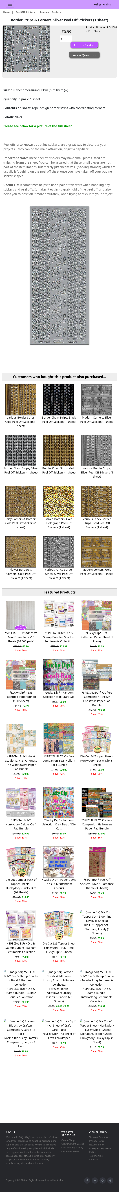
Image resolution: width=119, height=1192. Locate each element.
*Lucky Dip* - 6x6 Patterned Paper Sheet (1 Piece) (97, 637)
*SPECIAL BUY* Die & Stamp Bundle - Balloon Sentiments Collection (20, 948)
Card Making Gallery (72, 1147)
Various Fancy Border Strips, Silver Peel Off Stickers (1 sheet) (59, 574)
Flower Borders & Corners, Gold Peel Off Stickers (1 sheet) (20, 574)
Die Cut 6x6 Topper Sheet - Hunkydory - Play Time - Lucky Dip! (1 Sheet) (58, 948)
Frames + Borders (50, 12)
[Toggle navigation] (10, 4)
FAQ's (92, 1152)
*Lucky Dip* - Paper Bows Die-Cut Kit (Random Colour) (59, 884)
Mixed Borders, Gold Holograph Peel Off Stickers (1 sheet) (59, 523)
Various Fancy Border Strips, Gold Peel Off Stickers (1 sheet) (97, 523)
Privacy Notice (96, 1140)
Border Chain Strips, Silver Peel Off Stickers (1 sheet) (21, 470)
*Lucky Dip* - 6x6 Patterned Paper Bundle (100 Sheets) (21, 697)
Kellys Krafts (102, 4)
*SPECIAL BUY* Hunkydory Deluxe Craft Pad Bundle (20, 824)
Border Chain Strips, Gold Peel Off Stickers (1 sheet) (58, 470)
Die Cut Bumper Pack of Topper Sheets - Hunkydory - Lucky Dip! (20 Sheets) (21, 886)
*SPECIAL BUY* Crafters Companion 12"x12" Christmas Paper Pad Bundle (97, 699)
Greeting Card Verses (72, 1143)
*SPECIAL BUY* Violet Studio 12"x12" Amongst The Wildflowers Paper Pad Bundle (21, 762)
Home (6, 12)
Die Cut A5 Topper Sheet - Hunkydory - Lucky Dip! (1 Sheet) (97, 1038)
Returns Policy (96, 1144)
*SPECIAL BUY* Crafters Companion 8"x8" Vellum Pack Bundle (59, 760)
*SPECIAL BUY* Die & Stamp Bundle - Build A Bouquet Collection (21, 993)
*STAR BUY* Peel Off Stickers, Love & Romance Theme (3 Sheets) (97, 884)
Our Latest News (70, 1151)
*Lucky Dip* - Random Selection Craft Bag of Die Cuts (59, 824)
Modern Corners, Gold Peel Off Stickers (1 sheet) (96, 572)
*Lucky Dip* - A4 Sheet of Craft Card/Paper (58, 1036)
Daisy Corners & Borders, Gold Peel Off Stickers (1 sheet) (20, 523)
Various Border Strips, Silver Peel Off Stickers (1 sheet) (97, 472)
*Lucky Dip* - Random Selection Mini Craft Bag (59, 695)
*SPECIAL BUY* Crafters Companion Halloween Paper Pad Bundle (97, 824)
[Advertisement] (59, 1097)
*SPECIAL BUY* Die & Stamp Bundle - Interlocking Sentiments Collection (96, 995)
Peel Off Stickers (25, 12)
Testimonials (96, 1155)
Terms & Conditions (99, 1137)
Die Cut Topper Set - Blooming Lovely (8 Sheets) (97, 929)
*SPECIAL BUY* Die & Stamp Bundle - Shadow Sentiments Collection (59, 637)
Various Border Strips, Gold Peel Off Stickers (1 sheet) (21, 422)
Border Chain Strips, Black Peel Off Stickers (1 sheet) (59, 420)
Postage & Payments (100, 1148)
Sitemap (93, 1159)
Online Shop (68, 1140)
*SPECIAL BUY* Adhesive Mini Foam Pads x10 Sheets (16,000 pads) (21, 637)
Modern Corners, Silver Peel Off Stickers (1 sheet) (96, 420)
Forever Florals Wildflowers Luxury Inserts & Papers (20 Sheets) (59, 995)
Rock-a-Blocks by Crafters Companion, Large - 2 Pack (21, 1042)
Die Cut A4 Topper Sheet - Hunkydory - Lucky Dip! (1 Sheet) (97, 760)
